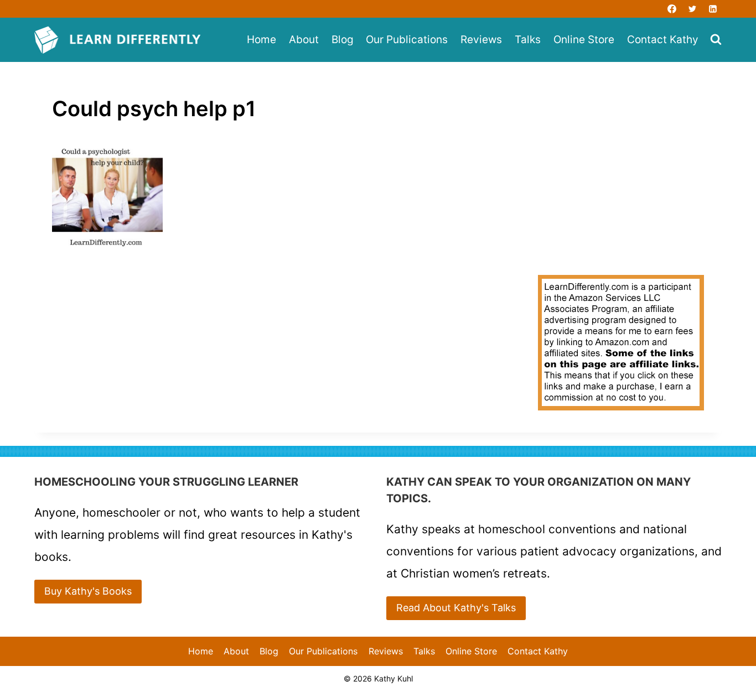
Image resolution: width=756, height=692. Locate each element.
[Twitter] (692, 9)
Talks (528, 39)
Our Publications (407, 39)
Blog (343, 39)
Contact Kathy (662, 39)
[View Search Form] (716, 40)
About (304, 39)
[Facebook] (672, 9)
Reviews (481, 39)
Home (261, 39)
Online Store (583, 39)
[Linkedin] (713, 9)
